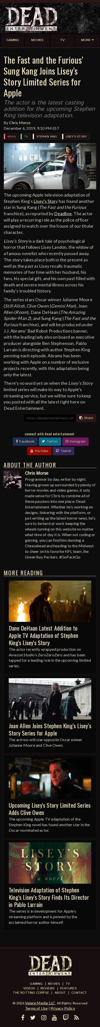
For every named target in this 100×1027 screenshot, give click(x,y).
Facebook (26, 441)
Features (68, 988)
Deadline (63, 213)
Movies (54, 984)
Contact (79, 993)
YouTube (40, 451)
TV (26, 137)
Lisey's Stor (44, 201)
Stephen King (46, 137)
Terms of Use (36, 1008)
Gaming (36, 984)
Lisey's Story (76, 137)
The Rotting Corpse (31, 993)
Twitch (65, 451)
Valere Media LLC (40, 1003)
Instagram (77, 441)
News (12, 137)
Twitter (51, 441)
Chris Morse (19, 122)
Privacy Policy (62, 1008)
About (60, 993)
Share (88, 418)
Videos (29, 988)
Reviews (48, 988)
